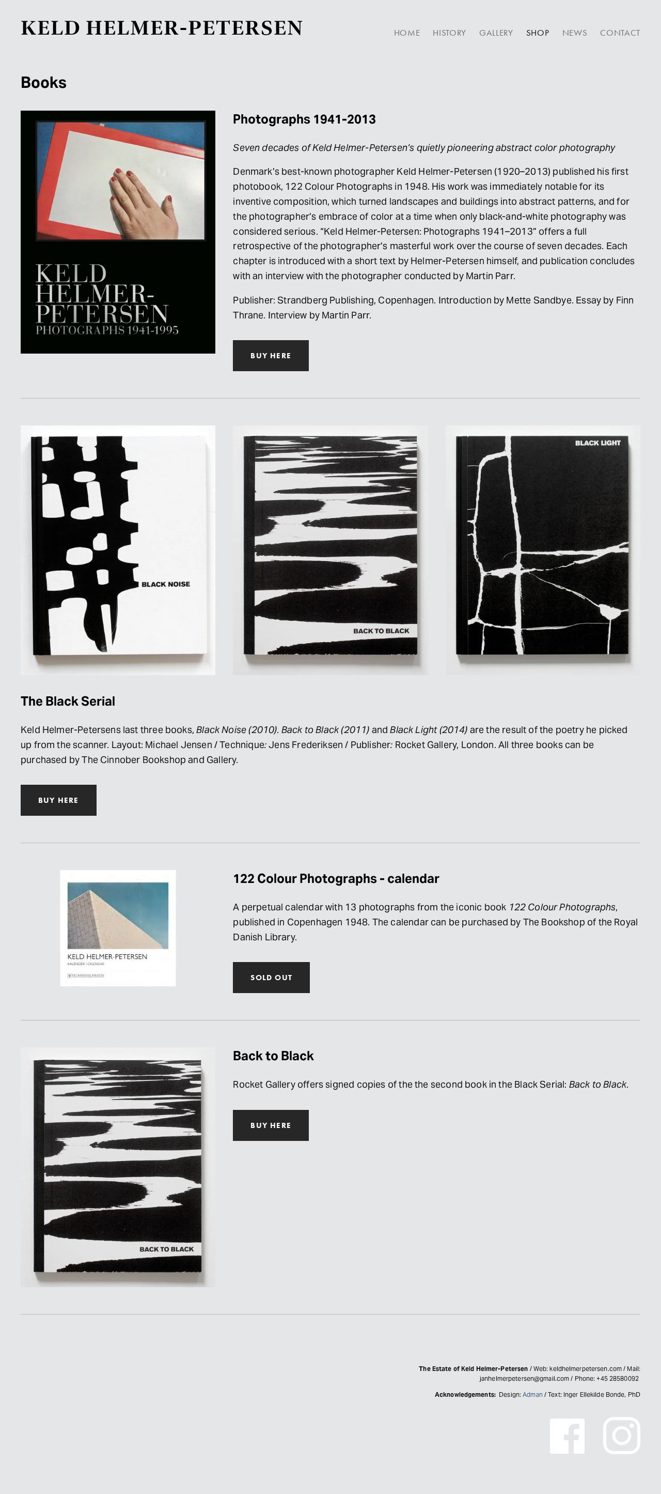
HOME (407, 32)
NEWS (575, 32)
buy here (270, 355)
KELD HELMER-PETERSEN (162, 27)
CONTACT (620, 32)
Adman (533, 1394)
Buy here (270, 1125)
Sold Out (271, 977)
